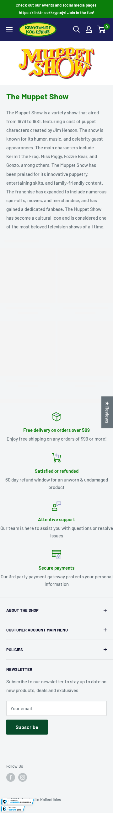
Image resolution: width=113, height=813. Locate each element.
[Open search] (76, 29)
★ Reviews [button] (107, 412)
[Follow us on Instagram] (22, 777)
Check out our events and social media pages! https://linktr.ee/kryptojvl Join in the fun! (57, 8)
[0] (101, 29)
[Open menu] (9, 29)
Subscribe (27, 727)
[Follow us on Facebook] (10, 777)
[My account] (89, 29)
